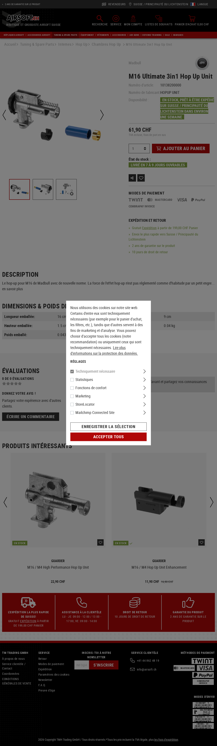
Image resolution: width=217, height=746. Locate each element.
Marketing (82, 396)
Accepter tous (108, 437)
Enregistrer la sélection (108, 427)
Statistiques (84, 379)
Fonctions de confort (90, 387)
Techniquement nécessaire (95, 371)
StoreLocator (85, 404)
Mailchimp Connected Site (94, 412)
